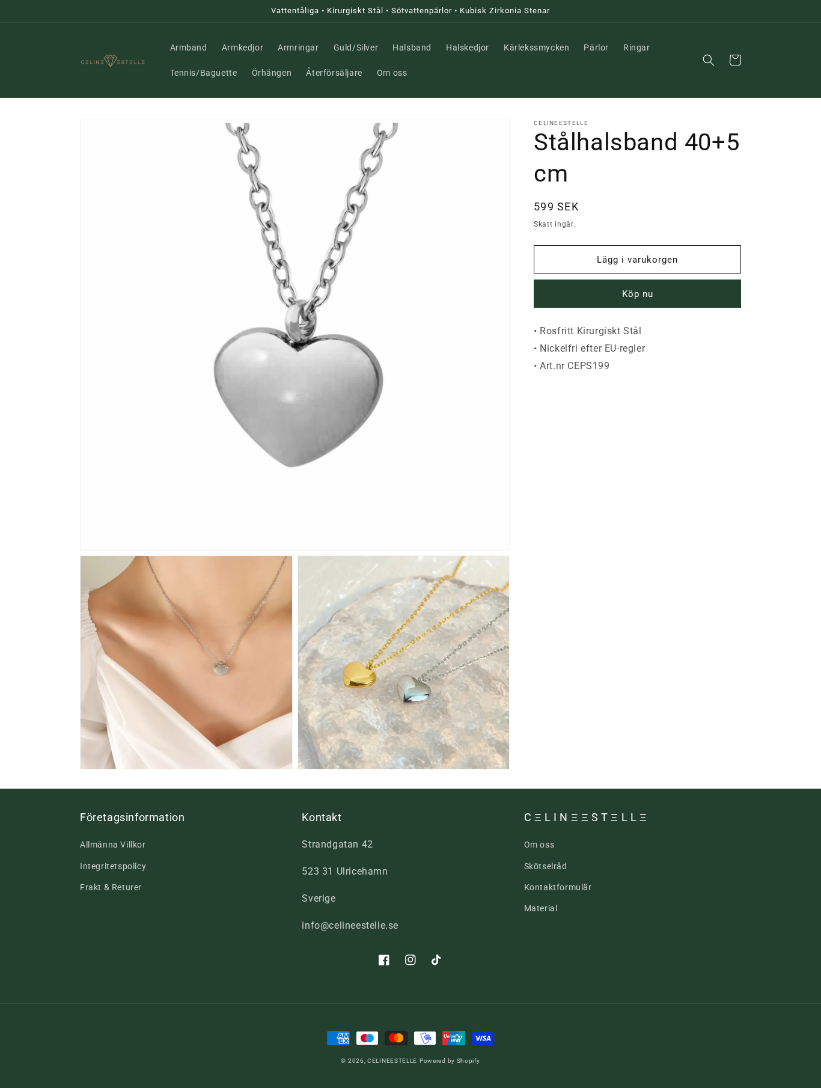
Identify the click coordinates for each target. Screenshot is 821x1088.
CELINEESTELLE (392, 1060)
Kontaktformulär (558, 887)
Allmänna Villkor (113, 844)
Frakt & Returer (111, 887)
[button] (708, 60)
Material (541, 908)
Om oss (539, 844)
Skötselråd (545, 866)
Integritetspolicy (113, 866)
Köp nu (637, 294)
